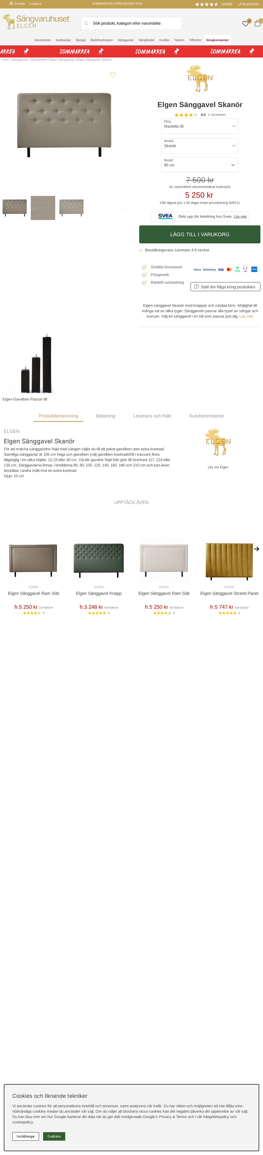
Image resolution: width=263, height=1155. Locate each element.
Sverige (19, 3)
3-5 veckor (200, 250)
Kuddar (164, 40)
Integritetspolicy (216, 1116)
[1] (63, 125)
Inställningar (26, 1136)
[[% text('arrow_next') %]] (256, 548)
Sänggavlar (126, 40)
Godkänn (54, 1136)
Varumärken (42, 40)
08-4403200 (250, 4)
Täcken (179, 40)
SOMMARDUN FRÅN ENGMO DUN (117, 3)
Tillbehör (195, 40)
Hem (6, 59)
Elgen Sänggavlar (61, 59)
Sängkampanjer (217, 40)
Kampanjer (63, 40)
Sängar (81, 40)
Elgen (12, 431)
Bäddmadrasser (102, 40)
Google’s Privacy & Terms (165, 1116)
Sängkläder (146, 40)
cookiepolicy (22, 1122)
